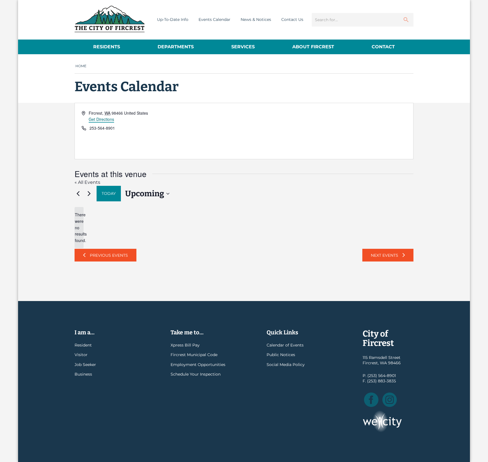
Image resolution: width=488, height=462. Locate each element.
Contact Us (292, 19)
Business (83, 374)
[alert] (79, 227)
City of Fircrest (110, 19)
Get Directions (101, 119)
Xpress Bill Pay (185, 345)
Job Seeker (85, 364)
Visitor (81, 354)
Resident (83, 345)
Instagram (389, 400)
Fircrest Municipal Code (194, 354)
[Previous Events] (78, 193)
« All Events (87, 182)
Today (109, 193)
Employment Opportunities (198, 364)
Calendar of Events (285, 345)
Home (80, 66)
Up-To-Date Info (172, 19)
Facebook (371, 400)
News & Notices (256, 19)
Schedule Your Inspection (196, 374)
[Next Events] (89, 193)
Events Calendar (214, 19)
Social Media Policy (286, 364)
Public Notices (281, 354)
